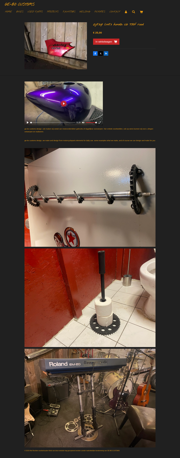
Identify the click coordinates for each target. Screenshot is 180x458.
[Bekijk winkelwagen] (141, 12)
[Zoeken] (133, 12)
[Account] (126, 12)
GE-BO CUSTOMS (19, 4)
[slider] (53, 122)
